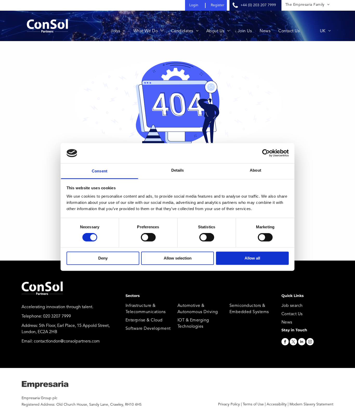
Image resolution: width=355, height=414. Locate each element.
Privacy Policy (229, 404)
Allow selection (178, 258)
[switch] (148, 237)
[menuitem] (307, 5)
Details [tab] (177, 170)
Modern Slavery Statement (311, 404)
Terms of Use (253, 404)
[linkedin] (301, 342)
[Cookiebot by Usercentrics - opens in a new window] (266, 153)
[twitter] (293, 342)
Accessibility (277, 404)
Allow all (252, 258)
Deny (103, 258)
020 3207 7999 (57, 316)
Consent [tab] (99, 171)
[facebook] (285, 342)
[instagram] (310, 342)
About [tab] (255, 170)
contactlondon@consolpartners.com (67, 341)
